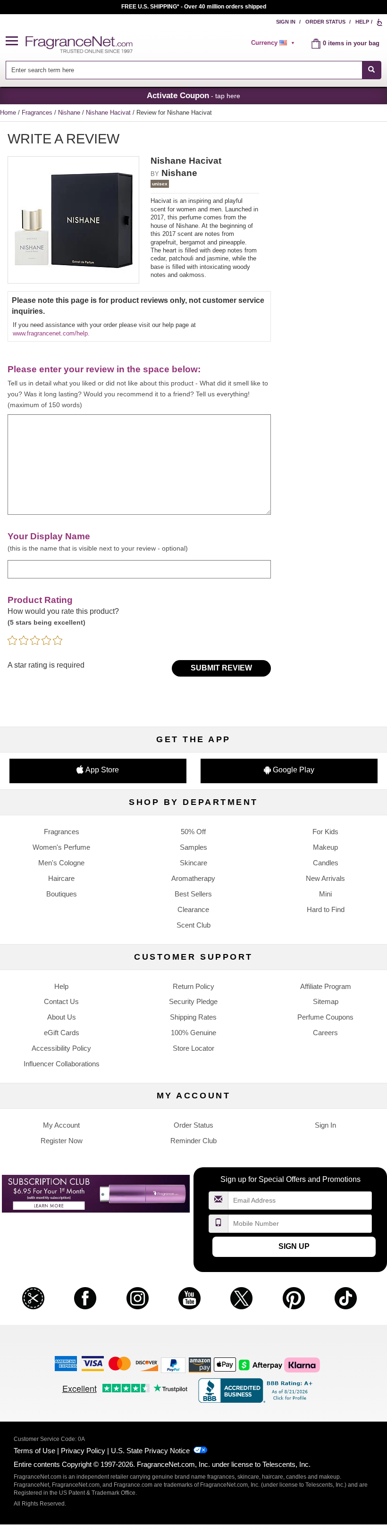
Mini (325, 894)
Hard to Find (326, 909)
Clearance (193, 909)
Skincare (193, 863)
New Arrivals (325, 878)
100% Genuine (193, 1033)
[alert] (274, 43)
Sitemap (325, 1001)
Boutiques (61, 894)
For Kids (325, 832)
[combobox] (193, 70)
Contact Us (61, 1001)
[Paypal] (173, 1365)
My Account (61, 1125)
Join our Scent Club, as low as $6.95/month (193, 6)
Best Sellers (193, 894)
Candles (325, 863)
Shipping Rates (193, 1017)
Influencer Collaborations (62, 1064)
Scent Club (193, 925)
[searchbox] (184, 70)
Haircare (61, 878)
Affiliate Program (325, 986)
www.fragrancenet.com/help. (51, 333)
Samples (193, 847)
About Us (61, 1017)
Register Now (62, 1141)
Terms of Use (34, 1451)
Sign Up (294, 1246)
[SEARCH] (371, 70)
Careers (325, 1033)
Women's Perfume (61, 847)
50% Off (193, 832)
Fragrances (38, 112)
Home (8, 112)
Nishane (70, 112)
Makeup (325, 847)
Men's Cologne (61, 863)
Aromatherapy (193, 878)
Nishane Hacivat (109, 112)
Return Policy (193, 986)
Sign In (285, 22)
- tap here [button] (193, 95)
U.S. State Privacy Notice (150, 1451)
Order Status (325, 22)
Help (362, 22)
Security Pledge (193, 1001)
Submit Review (221, 668)
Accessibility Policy (61, 1048)
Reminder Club (193, 1141)
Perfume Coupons (325, 1017)
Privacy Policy (83, 1451)
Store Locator (193, 1048)
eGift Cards (61, 1033)
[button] (15, 41)
